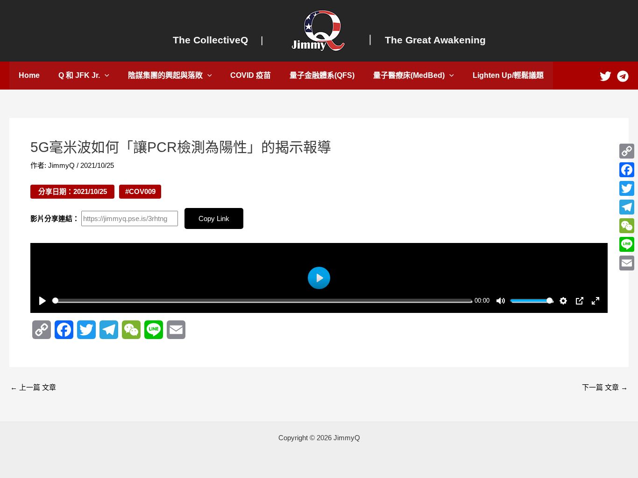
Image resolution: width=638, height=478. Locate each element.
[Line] (626, 244)
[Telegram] (623, 76)
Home (29, 75)
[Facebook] (626, 169)
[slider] (261, 300)
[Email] (626, 263)
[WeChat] (626, 225)
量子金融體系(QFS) (322, 75)
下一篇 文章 (605, 387)
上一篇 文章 (33, 387)
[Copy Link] (626, 151)
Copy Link (213, 218)
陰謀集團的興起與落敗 (165, 75)
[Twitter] (605, 76)
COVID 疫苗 (250, 75)
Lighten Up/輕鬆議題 (508, 75)
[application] (104, 76)
